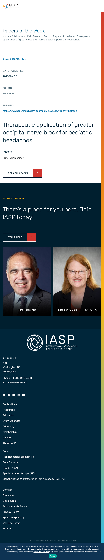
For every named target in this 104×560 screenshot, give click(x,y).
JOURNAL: (9, 88)
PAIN (5, 451)
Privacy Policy (11, 512)
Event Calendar (11, 421)
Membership (10, 432)
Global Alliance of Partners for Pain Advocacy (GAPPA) (34, 479)
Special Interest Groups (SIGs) (19, 473)
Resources (9, 410)
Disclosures (9, 501)
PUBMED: (8, 105)
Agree (52, 556)
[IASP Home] (11, 5)
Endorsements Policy (15, 506)
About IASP (9, 443)
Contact (7, 490)
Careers (7, 437)
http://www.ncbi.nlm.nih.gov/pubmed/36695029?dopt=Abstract (40, 110)
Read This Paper (18, 173)
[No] (100, 551)
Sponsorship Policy (13, 517)
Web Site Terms (11, 523)
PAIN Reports (10, 462)
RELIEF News (10, 468)
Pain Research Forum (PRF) (18, 457)
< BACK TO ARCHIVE (14, 58)
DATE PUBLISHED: (13, 70)
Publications (10, 404)
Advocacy (8, 426)
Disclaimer (8, 495)
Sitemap (7, 528)
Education (8, 415)
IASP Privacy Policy (42, 552)
